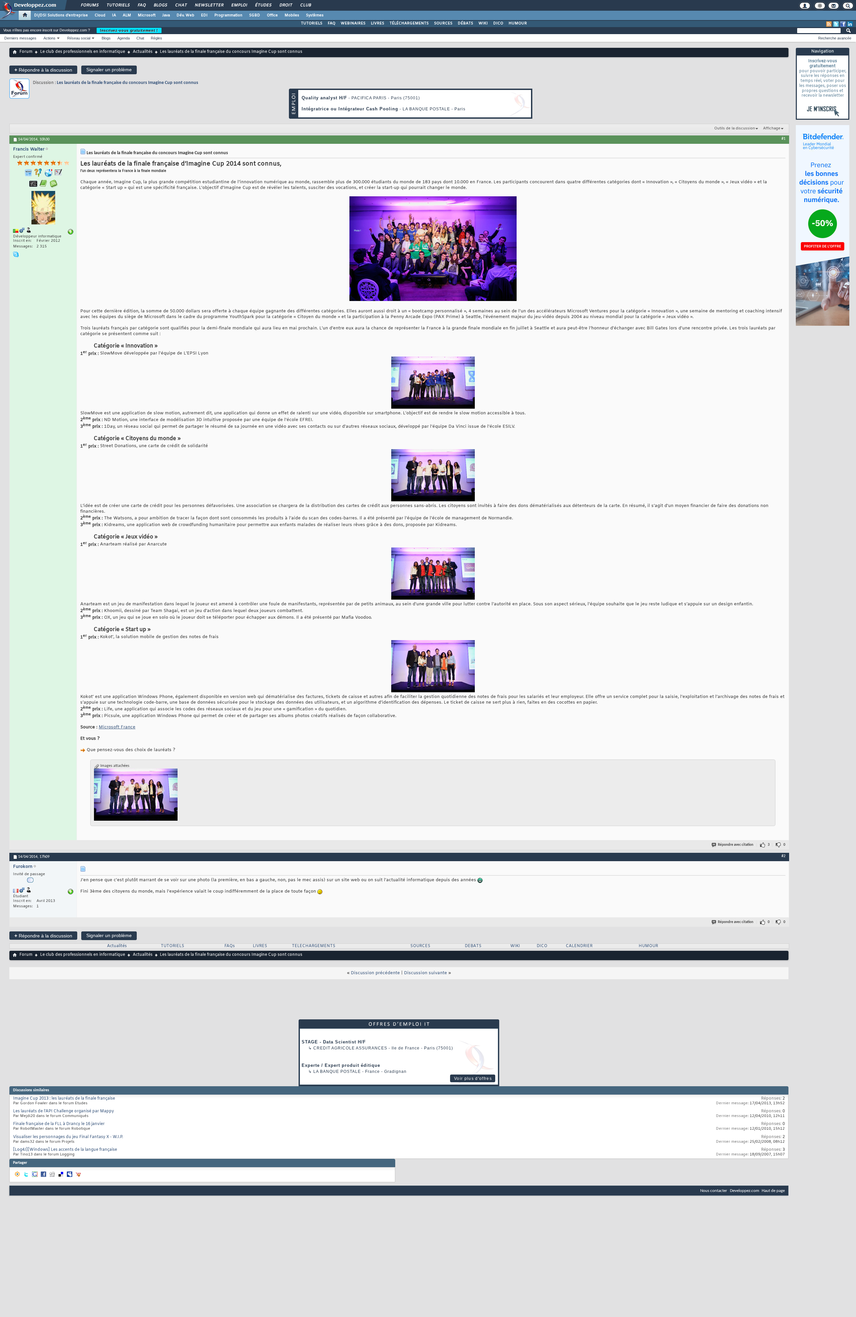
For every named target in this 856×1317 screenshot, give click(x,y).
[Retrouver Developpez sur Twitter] (836, 24)
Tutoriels (118, 5)
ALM (127, 15)
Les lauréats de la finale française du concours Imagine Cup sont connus (127, 82)
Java (166, 15)
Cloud (100, 15)
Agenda (123, 38)
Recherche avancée (834, 38)
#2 (783, 856)
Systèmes (315, 15)
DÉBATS (465, 23)
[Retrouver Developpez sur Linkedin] (850, 24)
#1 (783, 139)
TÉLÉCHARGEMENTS (409, 23)
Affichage (771, 128)
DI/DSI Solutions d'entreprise (61, 15)
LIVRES (377, 23)
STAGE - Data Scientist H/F (334, 1041)
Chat (180, 5)
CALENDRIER (579, 946)
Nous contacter (713, 1191)
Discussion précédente (375, 973)
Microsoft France (117, 727)
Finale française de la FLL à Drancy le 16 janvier (59, 1124)
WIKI (483, 23)
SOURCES (443, 23)
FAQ (141, 5)
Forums (89, 5)
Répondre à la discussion (43, 70)
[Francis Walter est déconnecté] (43, 208)
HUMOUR (518, 23)
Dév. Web (185, 15)
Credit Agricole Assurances (350, 1048)
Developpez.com (744, 1191)
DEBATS (473, 946)
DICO (498, 23)
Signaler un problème (109, 69)
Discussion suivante (425, 973)
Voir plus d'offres (473, 1078)
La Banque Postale (337, 1071)
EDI (204, 15)
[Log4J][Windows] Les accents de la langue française (65, 1149)
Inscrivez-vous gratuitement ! (129, 30)
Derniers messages (20, 38)
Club (305, 5)
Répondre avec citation (735, 845)
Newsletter (209, 5)
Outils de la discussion (734, 128)
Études (263, 5)
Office (272, 15)
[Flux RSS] (829, 24)
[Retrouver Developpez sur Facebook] (843, 24)
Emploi (238, 5)
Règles (156, 38)
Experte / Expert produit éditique (341, 1065)
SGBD (254, 15)
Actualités (142, 52)
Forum (25, 52)
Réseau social (78, 38)
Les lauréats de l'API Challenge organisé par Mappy (63, 1111)
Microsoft (146, 15)
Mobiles (292, 15)
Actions (49, 38)
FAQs (229, 946)
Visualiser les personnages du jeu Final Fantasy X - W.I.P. (68, 1137)
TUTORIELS (311, 23)
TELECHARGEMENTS (313, 946)
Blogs (160, 5)
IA (114, 15)
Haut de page (773, 1191)
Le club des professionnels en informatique (82, 52)
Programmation (228, 15)
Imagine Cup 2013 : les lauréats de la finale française (64, 1098)
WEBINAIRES (353, 23)
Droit (286, 5)
